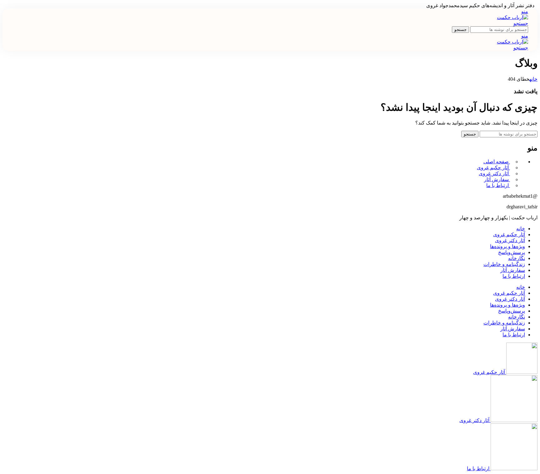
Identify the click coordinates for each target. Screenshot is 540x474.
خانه (533, 79)
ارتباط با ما (498, 185)
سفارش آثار (497, 179)
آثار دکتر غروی (494, 173)
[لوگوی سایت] (512, 17)
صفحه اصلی (496, 161)
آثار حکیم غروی (493, 167)
